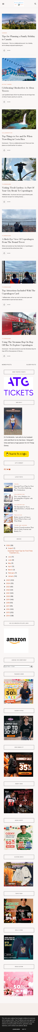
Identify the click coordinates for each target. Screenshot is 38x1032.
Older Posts (31, 365)
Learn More (16, 1029)
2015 (8, 613)
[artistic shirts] (18, 959)
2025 (8, 580)
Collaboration (7, 132)
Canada (4, 32)
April (10, 567)
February (11, 573)
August (10, 548)
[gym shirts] (18, 776)
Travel (16, 484)
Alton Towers (7, 84)
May (9, 563)
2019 (8, 600)
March (10, 570)
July (9, 557)
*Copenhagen (6, 184)
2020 (8, 596)
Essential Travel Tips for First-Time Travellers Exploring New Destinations (24, 488)
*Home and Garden (20, 525)
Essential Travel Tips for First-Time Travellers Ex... (20, 552)
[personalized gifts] (18, 996)
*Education (18, 515)
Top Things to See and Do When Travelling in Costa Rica (17, 138)
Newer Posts (7, 365)
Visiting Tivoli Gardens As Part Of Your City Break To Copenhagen (18, 189)
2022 (8, 590)
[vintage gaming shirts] (18, 813)
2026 (8, 546)
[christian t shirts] (18, 886)
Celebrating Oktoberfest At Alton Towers (18, 89)
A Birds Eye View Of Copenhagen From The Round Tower (18, 240)
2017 (8, 606)
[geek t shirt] (18, 849)
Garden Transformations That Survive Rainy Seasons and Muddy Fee (24, 529)
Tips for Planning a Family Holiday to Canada (18, 38)
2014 (8, 616)
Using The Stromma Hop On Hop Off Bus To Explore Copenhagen (17, 343)
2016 (8, 609)
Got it (24, 1029)
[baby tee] (18, 740)
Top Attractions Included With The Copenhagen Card (18, 292)
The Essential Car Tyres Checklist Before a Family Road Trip (24, 509)
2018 (8, 603)
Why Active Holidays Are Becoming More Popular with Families (23, 498)
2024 (8, 584)
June (10, 560)
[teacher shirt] (18, 703)
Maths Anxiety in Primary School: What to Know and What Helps (22, 519)
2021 (8, 593)
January (11, 576)
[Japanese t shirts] (18, 923)
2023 (8, 587)
